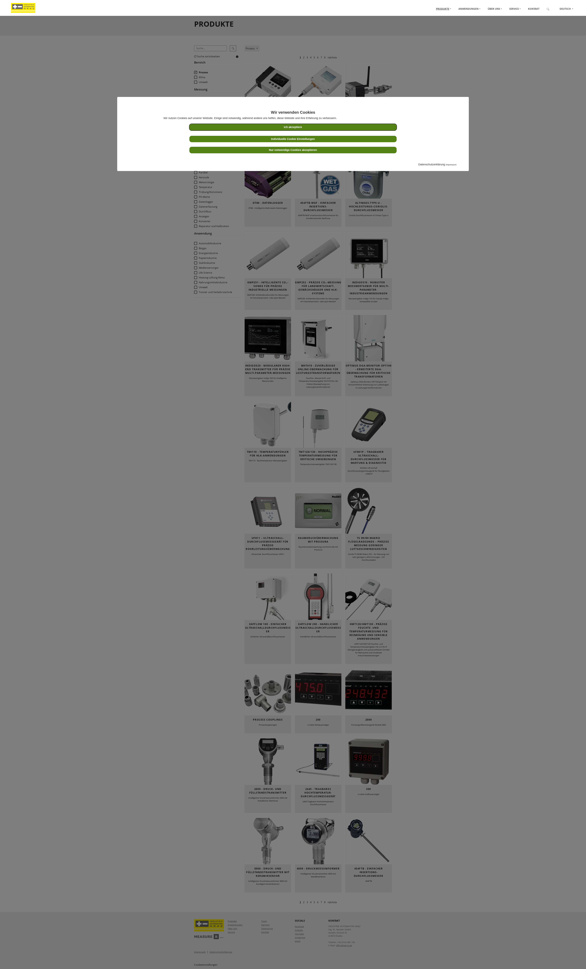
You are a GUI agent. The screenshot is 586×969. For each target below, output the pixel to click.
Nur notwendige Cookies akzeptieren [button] (293, 149)
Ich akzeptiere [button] (293, 127)
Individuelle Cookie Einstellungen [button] (293, 139)
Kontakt (533, 9)
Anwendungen (468, 9)
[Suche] (549, 9)
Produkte (442, 9)
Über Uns (494, 9)
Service (514, 9)
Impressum (451, 164)
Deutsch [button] (565, 9)
